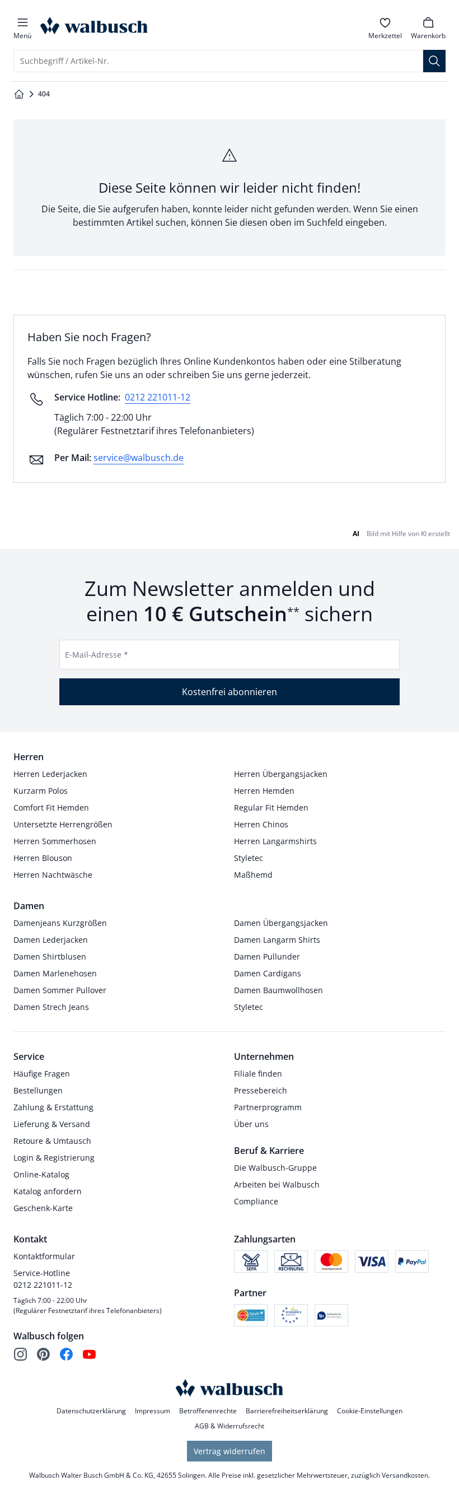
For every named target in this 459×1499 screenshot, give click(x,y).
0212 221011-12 (157, 397)
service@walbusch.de (138, 457)
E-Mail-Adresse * (96, 654)
